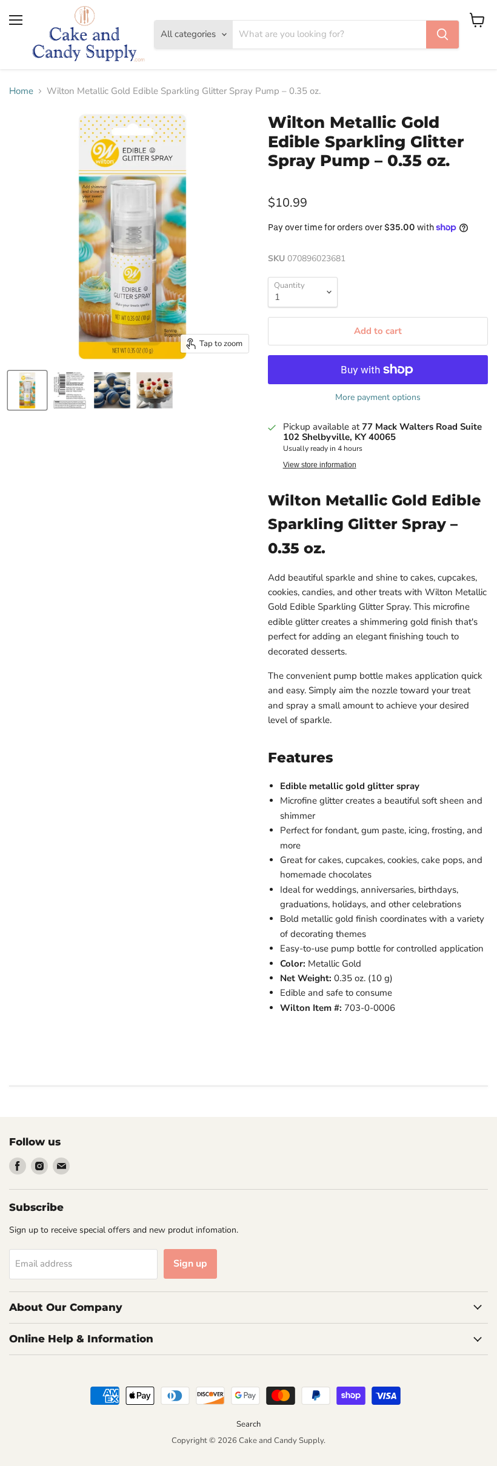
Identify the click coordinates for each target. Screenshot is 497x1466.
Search (248, 1424)
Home (21, 91)
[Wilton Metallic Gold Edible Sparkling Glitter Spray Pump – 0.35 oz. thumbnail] (27, 390)
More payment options (378, 397)
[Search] (442, 34)
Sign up (190, 1263)
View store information (319, 465)
